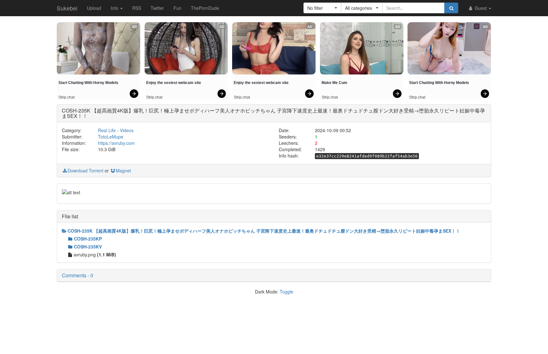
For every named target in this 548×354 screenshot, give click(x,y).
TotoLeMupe (110, 136)
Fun (177, 8)
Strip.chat (66, 97)
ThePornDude (205, 8)
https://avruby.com (116, 143)
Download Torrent (85, 170)
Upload (94, 8)
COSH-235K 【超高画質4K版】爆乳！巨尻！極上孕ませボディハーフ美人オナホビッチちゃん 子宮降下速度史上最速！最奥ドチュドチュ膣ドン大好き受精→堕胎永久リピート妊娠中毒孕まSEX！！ (264, 231)
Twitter (157, 8)
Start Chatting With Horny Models (88, 82)
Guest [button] (480, 8)
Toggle (286, 291)
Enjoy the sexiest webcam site (173, 82)
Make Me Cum (334, 82)
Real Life (107, 130)
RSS (136, 8)
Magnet (123, 170)
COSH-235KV (88, 246)
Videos (127, 130)
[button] (322, 8)
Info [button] (115, 8)
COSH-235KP (88, 238)
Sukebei (67, 8)
